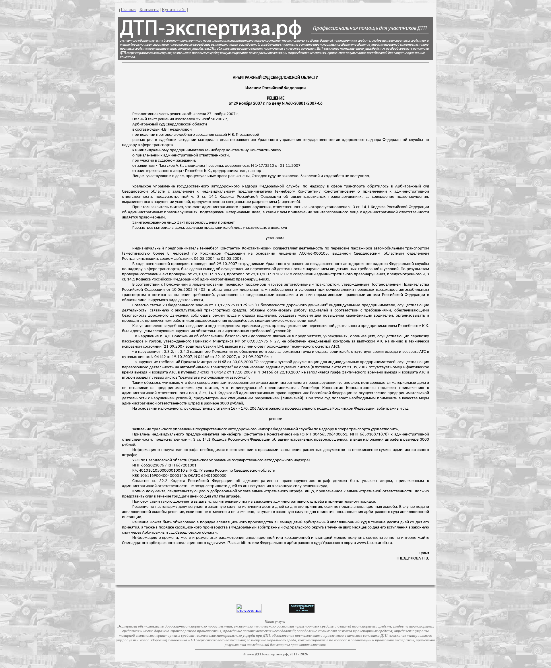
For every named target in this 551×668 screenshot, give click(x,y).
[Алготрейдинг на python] (302, 611)
